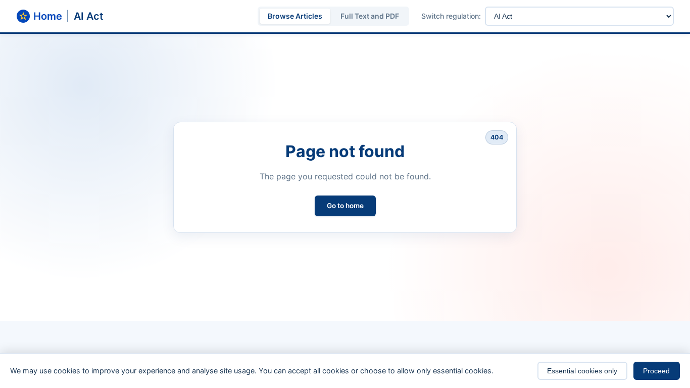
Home (47, 16)
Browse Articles (295, 16)
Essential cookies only (582, 371)
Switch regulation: (451, 16)
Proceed (656, 371)
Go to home (345, 206)
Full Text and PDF (369, 16)
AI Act (89, 16)
